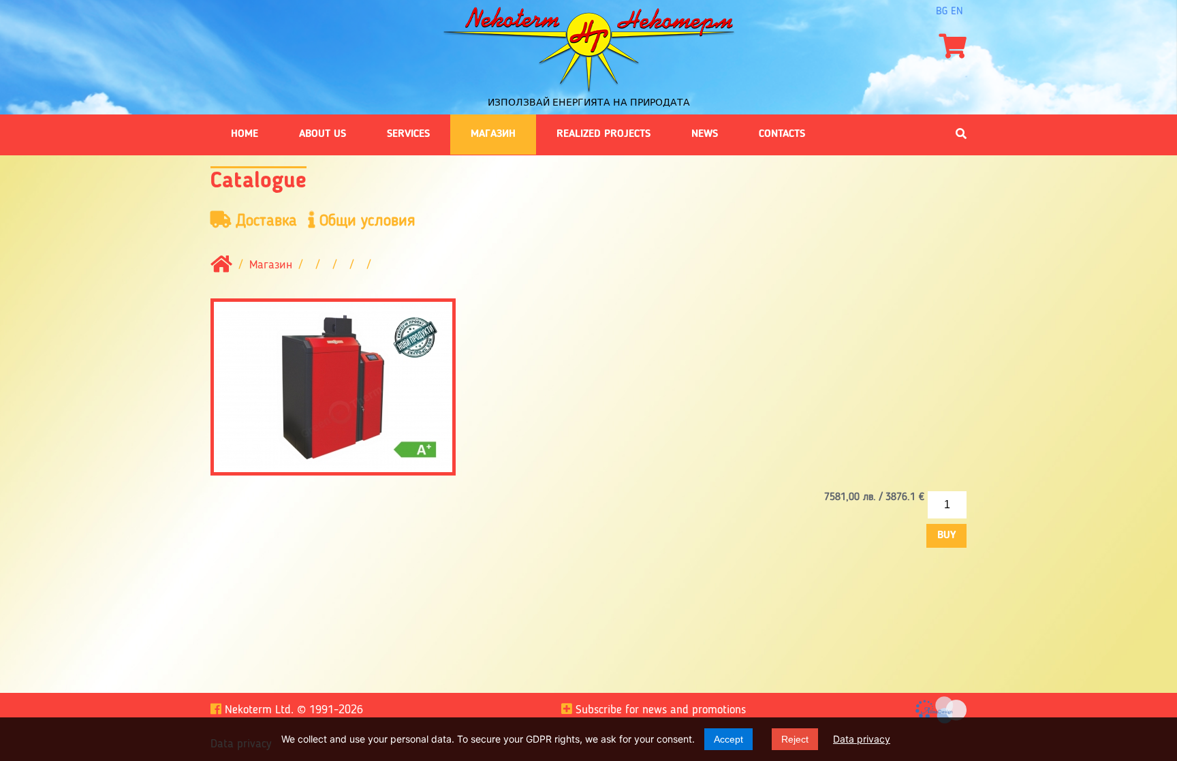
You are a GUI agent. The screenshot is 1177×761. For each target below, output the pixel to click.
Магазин (493, 134)
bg (941, 11)
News (704, 134)
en (957, 11)
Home (244, 134)
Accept (728, 739)
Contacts (782, 134)
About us (322, 134)
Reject (795, 739)
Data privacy (861, 739)
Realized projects (603, 134)
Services (408, 134)
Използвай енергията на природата (589, 102)
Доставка (264, 221)
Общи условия (365, 221)
